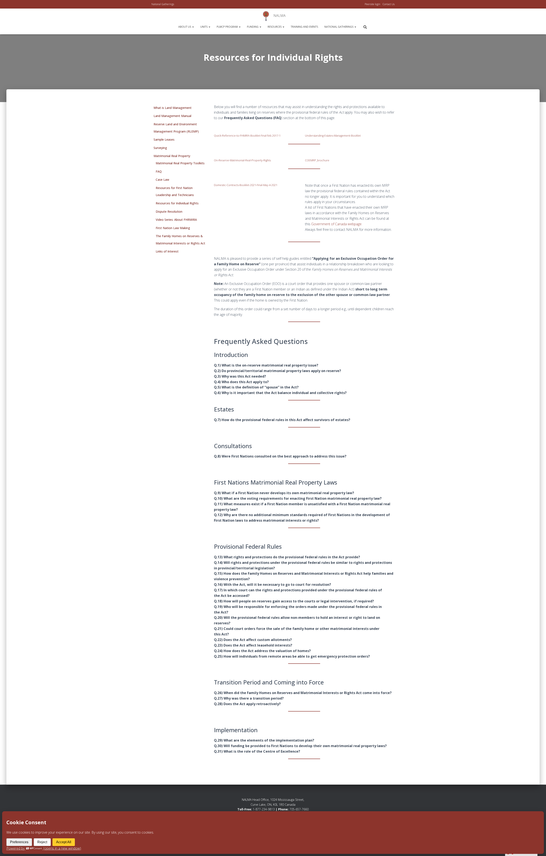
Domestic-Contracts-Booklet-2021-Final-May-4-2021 (245, 185)
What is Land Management (173, 108)
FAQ (159, 171)
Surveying (160, 148)
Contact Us (388, 4)
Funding (253, 27)
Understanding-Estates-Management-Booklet (333, 135)
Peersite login (372, 4)
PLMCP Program (227, 27)
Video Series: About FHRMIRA (176, 220)
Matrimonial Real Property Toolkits (180, 163)
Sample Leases (164, 139)
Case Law (162, 180)
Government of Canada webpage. (336, 224)
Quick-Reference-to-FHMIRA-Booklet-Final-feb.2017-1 (247, 135)
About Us (185, 27)
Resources (275, 27)
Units (204, 27)
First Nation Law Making (173, 228)
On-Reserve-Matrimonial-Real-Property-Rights (242, 160)
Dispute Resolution (169, 211)
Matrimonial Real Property (172, 156)
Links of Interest (167, 251)
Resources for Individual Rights (177, 203)
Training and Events (304, 27)
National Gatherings (162, 4)
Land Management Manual (172, 116)
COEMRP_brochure (317, 160)
